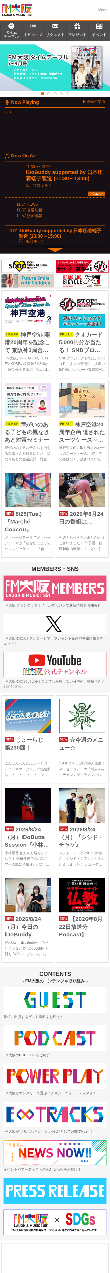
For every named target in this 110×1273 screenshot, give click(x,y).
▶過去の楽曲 (93, 101)
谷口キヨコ (42, 185)
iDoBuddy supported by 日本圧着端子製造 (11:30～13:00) (64, 175)
